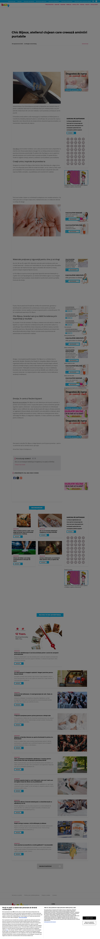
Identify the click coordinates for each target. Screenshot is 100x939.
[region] (50, 922)
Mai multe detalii (23, 917)
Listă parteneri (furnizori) (50, 922)
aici (7, 929)
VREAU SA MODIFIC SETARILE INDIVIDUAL (89, 923)
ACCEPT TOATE (89, 918)
